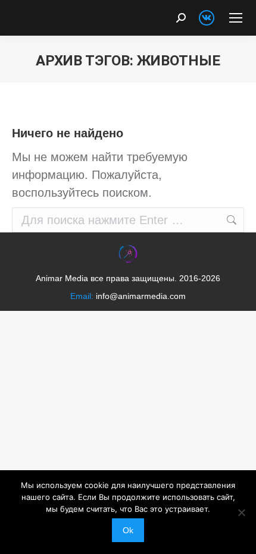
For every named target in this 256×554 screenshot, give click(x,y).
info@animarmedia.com (141, 296)
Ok (128, 530)
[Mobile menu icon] (235, 18)
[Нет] (241, 512)
